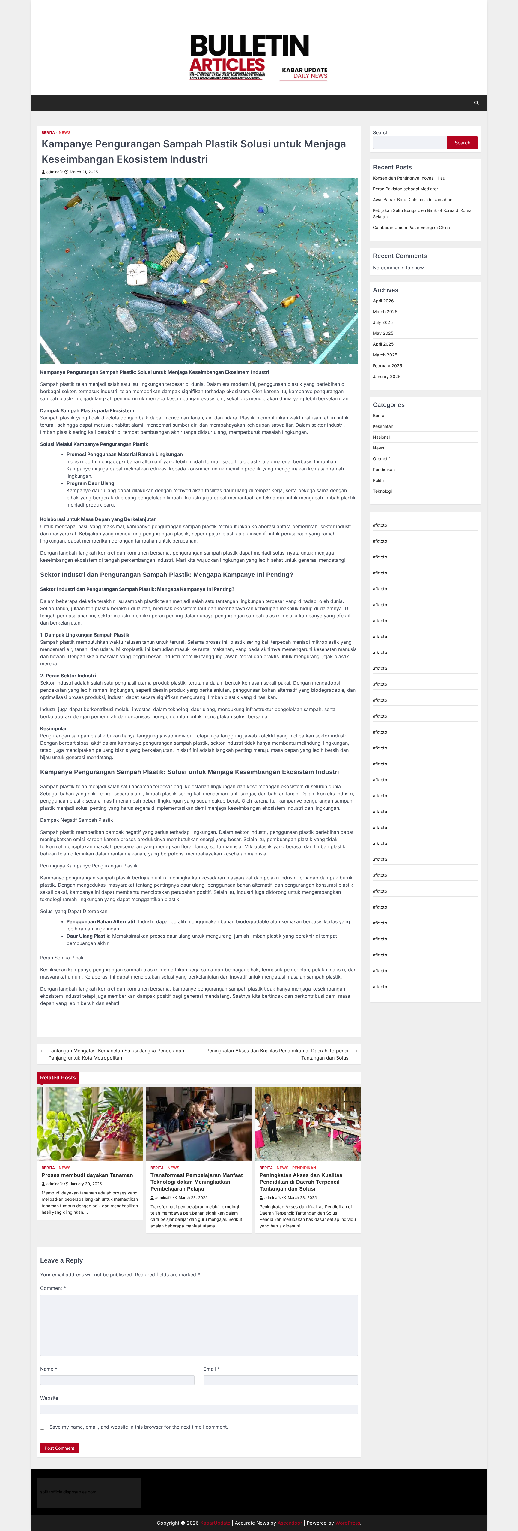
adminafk (54, 172)
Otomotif (381, 458)
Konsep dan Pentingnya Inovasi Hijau (409, 177)
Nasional (381, 437)
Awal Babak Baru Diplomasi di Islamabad (413, 199)
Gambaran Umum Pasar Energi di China (411, 227)
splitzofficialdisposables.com (68, 1491)
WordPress (347, 1523)
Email (212, 1369)
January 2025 (386, 376)
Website (49, 1398)
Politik (379, 480)
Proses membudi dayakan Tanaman (87, 1175)
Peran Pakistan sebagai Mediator (405, 188)
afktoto (380, 525)
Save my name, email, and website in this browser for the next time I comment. (138, 1427)
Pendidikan (304, 1168)
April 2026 (383, 300)
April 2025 (383, 343)
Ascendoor (290, 1523)
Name (48, 1369)
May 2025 (383, 333)
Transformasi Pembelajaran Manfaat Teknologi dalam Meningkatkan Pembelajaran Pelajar (196, 1182)
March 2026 (385, 311)
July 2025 (383, 322)
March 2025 (385, 354)
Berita (48, 132)
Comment (53, 1288)
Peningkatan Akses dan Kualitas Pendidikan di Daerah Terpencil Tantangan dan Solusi (301, 1182)
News (64, 132)
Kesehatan (383, 426)
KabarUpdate (215, 1523)
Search (381, 132)
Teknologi (382, 491)
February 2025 (387, 365)
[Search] (476, 102)
